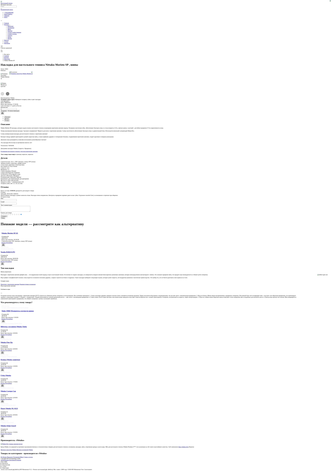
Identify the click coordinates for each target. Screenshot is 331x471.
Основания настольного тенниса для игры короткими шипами (19, 151)
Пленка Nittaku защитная (10, 360)
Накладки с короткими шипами (10, 284)
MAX (5, 17)
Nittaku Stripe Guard (8, 426)
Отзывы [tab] (7, 120)
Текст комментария (6, 205)
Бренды (6, 40)
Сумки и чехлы (12, 34)
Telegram (6, 15)
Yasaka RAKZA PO (8, 252)
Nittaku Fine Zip (7, 342)
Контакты (7, 43)
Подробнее (9, 242)
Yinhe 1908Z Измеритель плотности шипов (18, 311)
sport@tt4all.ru (8, 14)
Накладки (10, 26)
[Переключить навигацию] (1, 20)
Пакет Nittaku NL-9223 (9, 408)
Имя (2, 198)
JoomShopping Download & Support (11, 460)
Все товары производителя (14, 444)
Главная (6, 23)
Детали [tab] (7, 118)
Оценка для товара (6, 213)
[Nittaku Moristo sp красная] (5, 87)
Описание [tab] (7, 117)
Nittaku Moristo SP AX (10, 233)
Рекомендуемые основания (28, 284)
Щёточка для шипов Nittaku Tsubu (14, 327)
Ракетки (10, 31)
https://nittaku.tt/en (183, 447)
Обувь (9, 37)
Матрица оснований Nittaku (24, 450)
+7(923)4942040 (8, 12)
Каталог (6, 24)
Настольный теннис (6, 3)
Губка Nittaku (6, 375)
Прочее (10, 38)
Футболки (4, 457)
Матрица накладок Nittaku (8, 450)
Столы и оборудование (14, 32)
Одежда (10, 35)
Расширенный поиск (7, 9)
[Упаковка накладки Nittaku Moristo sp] (21, 73)
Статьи (6, 41)
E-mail (2, 202)
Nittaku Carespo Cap (8, 391)
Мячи (9, 29)
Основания (11, 27)
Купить (4, 242)
